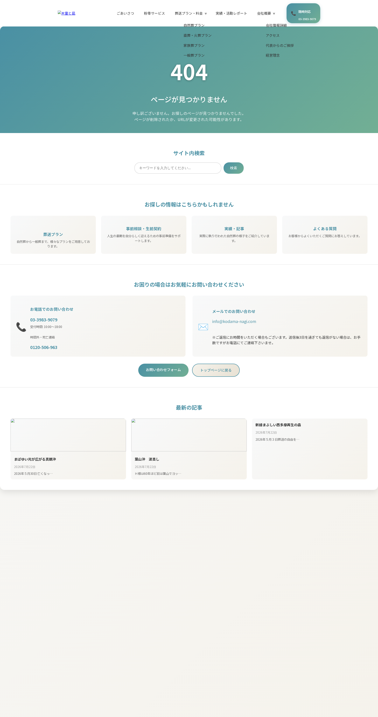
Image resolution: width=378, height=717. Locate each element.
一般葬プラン (194, 55)
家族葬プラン (194, 45)
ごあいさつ (125, 13)
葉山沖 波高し (147, 459)
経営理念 (273, 55)
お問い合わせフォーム (163, 369)
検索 (233, 168)
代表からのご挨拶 (280, 45)
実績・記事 (234, 228)
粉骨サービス (154, 13)
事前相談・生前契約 (143, 228)
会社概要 (264, 13)
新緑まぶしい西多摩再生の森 (278, 424)
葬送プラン (53, 234)
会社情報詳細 (276, 25)
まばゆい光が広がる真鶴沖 (35, 459)
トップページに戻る (216, 370)
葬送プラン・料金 (189, 13)
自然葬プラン (194, 25)
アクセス (273, 35)
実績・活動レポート (231, 13)
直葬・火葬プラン (198, 35)
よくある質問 (325, 228)
